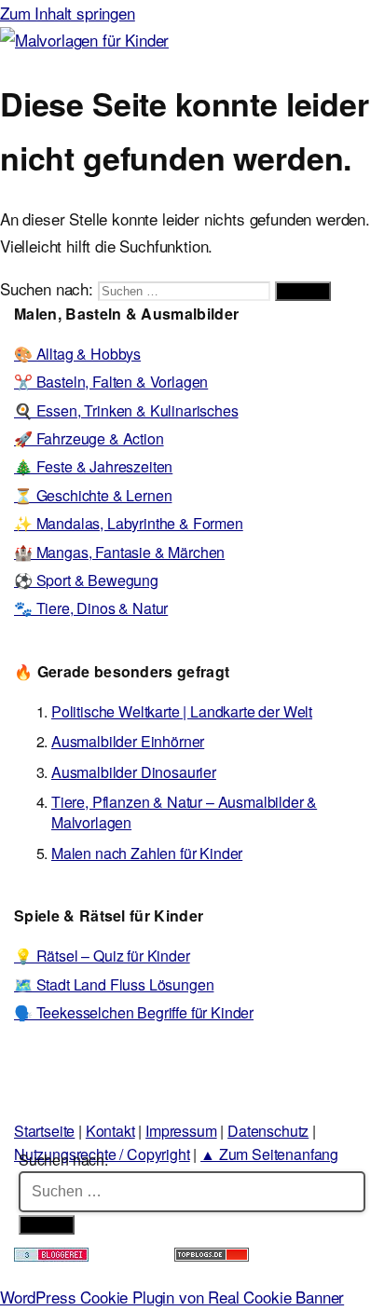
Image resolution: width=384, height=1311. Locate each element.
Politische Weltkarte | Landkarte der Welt (181, 711)
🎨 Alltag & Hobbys (77, 353)
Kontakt (110, 1130)
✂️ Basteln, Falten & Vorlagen (111, 381)
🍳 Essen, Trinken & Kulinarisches (126, 410)
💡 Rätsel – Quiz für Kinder (102, 955)
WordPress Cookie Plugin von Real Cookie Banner (172, 1296)
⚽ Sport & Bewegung (86, 580)
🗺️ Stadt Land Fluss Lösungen (113, 984)
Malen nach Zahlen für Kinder (146, 853)
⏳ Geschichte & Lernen (92, 495)
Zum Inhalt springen (67, 12)
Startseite (44, 1130)
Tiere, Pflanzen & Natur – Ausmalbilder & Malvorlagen (184, 812)
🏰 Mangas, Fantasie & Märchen (119, 552)
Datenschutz (268, 1130)
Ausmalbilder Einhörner (127, 741)
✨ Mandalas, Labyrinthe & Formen (128, 523)
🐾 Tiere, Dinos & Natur (91, 608)
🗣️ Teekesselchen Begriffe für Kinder (134, 1012)
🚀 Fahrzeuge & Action (89, 438)
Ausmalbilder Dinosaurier (133, 772)
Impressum (180, 1130)
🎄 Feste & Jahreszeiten (93, 466)
